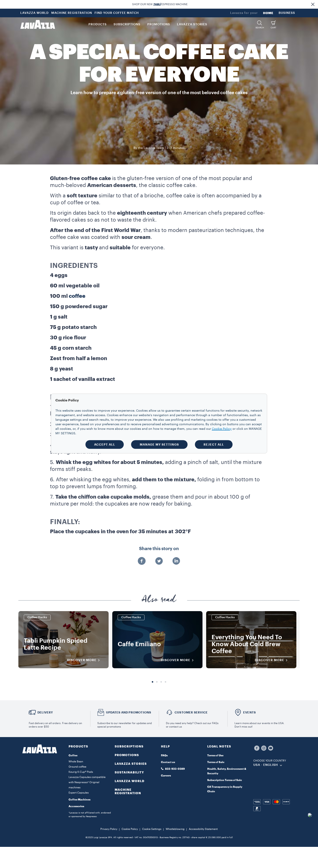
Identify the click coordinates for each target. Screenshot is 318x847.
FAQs (164, 755)
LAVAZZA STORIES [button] (192, 24)
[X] (159, 561)
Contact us (168, 762)
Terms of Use (215, 755)
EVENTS (249, 712)
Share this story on (159, 549)
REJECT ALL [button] (214, 444)
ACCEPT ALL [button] (104, 444)
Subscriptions (129, 746)
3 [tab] (161, 682)
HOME (268, 12)
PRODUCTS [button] (97, 24)
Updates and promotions (128, 712)
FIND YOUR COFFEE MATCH (117, 12)
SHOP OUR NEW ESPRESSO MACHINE (160, 4)
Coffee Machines (79, 799)
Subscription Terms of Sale (224, 780)
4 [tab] (165, 682)
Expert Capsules (79, 792)
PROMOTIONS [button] (158, 24)
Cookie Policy (130, 829)
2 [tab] (157, 682)
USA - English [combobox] (265, 764)
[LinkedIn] (176, 561)
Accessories (76, 806)
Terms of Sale (215, 762)
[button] (312, 4)
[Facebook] (142, 561)
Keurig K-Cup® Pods (81, 772)
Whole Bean (76, 761)
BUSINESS (287, 12)
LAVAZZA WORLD (34, 12)
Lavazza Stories (131, 763)
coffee (77, 296)
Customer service (191, 712)
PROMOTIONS (127, 755)
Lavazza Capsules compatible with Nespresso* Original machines (87, 782)
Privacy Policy (108, 829)
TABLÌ (157, 4)
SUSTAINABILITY (129, 772)
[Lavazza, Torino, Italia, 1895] (37, 24)
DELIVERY (45, 712)
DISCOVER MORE (81, 660)
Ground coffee (77, 766)
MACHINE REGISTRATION (71, 12)
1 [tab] (152, 682)
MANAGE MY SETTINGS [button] (159, 444)
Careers (166, 775)
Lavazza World (130, 781)
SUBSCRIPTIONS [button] (127, 24)
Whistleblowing (175, 829)
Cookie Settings (151, 829)
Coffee (73, 755)
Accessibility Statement (203, 829)
